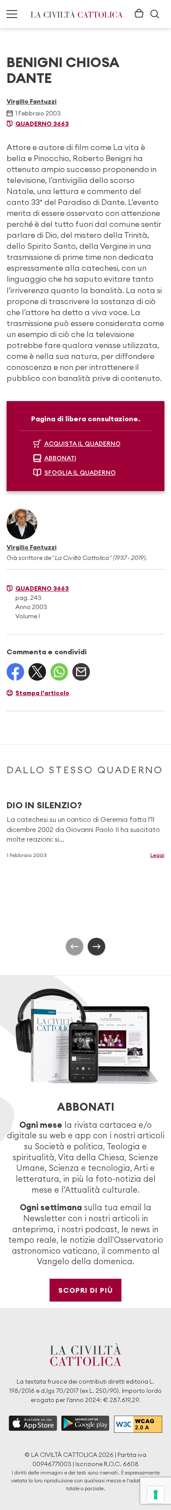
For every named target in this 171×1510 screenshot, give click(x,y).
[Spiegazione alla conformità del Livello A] (138, 1424)
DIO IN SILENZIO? (44, 805)
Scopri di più (85, 1290)
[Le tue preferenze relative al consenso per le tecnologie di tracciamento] (155, 1494)
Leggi (157, 855)
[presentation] (74, 946)
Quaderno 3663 (42, 124)
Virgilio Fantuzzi (32, 101)
